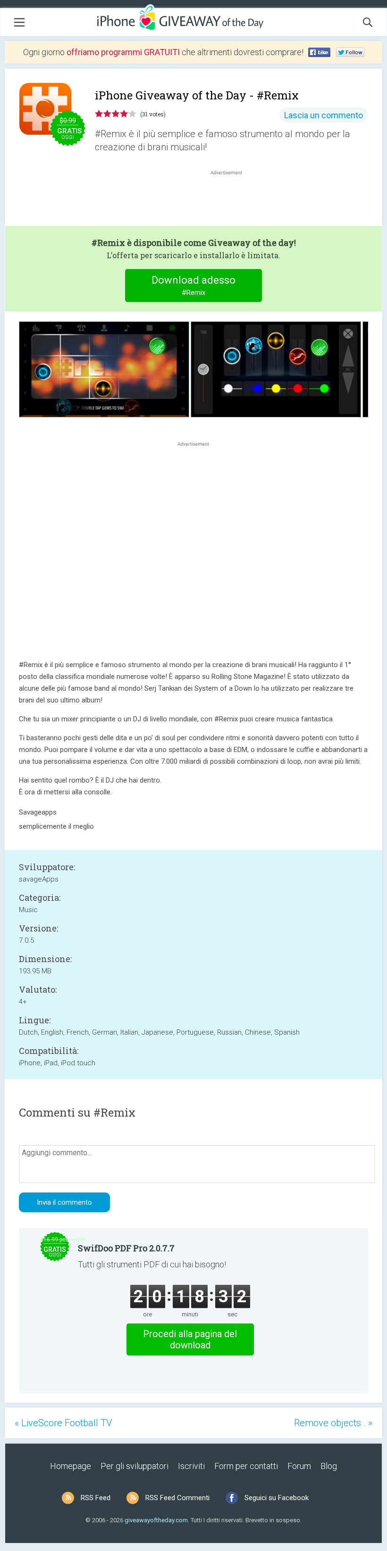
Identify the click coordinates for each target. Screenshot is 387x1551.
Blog (328, 1466)
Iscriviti (191, 1466)
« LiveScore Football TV (63, 1423)
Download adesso (193, 285)
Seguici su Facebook (276, 1498)
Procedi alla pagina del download (190, 1339)
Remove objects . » (333, 1423)
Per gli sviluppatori (134, 1466)
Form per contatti (246, 1466)
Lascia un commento (323, 115)
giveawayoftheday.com (156, 1520)
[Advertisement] (231, 199)
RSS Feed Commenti (177, 1498)
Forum (299, 1466)
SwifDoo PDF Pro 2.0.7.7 (126, 1248)
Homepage (70, 1466)
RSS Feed (95, 1498)
